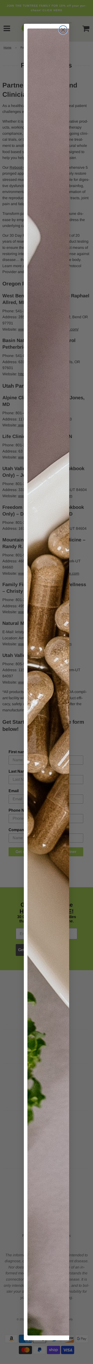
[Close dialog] (63, 30)
